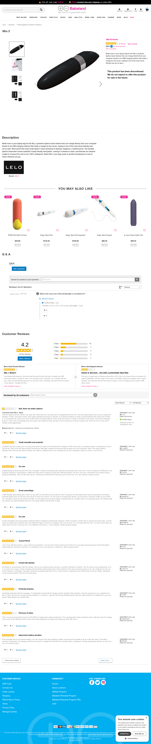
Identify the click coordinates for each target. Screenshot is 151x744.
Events (55, 684)
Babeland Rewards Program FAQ (66, 699)
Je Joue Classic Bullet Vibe (133, 235)
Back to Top (104, 660)
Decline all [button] (139, 734)
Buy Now (17, 245)
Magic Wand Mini (46, 235)
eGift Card (6, 684)
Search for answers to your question (25, 279)
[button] (100, 84)
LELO (16, 176)
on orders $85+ (90, 2)
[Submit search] (137, 279)
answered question (119, 46)
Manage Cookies (9, 711)
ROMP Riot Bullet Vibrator (17, 235)
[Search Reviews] (95, 395)
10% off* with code (51, 2)
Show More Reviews (12, 660)
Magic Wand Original (104, 235)
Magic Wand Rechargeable (75, 235)
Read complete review (11, 386)
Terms (5, 703)
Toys (4, 25)
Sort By (120, 287)
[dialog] (132, 728)
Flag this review (21, 433)
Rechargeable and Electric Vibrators (30, 25)
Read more (125, 729)
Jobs (54, 703)
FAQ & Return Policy (11, 699)
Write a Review (132, 44)
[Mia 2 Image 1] (68, 70)
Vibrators (12, 25)
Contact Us (7, 688)
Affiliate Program (59, 692)
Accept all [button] (124, 734)
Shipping (6, 695)
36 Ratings (122, 44)
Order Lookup (8, 692)
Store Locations (59, 688)
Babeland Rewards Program (64, 695)
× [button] (146, 718)
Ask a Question (111, 49)
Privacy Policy (8, 707)
